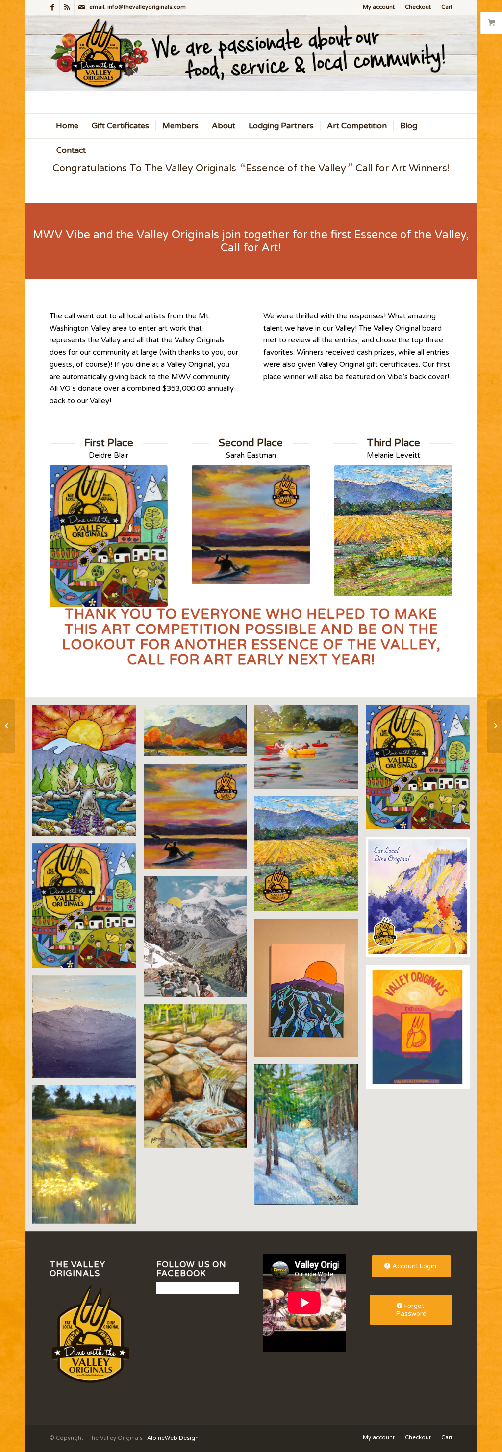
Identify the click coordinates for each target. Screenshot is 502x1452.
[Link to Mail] (82, 7)
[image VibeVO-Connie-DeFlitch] (88, 774)
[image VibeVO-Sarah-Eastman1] (88, 1158)
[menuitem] (379, 7)
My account (379, 7)
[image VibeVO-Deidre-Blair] (88, 909)
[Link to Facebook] (52, 7)
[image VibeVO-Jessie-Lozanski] (421, 1030)
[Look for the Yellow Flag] (7, 726)
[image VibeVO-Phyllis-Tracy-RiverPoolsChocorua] (199, 1080)
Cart (446, 7)
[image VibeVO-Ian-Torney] (88, 1030)
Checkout (418, 7)
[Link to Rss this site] (67, 7)
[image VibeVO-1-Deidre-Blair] (421, 771)
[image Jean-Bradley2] (199, 734)
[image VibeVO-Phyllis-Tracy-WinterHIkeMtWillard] (310, 1138)
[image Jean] (310, 751)
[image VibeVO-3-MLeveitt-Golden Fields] (310, 857)
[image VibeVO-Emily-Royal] (310, 991)
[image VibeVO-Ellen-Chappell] (199, 940)
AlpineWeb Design (173, 1438)
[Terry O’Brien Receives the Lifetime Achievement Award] (494, 726)
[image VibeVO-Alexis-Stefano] (421, 901)
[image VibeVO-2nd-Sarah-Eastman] (199, 820)
